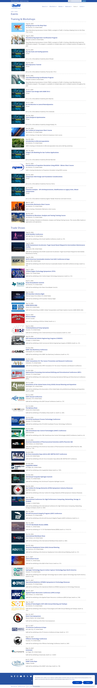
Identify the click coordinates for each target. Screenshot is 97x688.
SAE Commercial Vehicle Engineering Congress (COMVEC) (44, 338)
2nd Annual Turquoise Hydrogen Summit (39, 477)
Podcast (24, 676)
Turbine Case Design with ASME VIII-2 (38, 91)
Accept (77, 682)
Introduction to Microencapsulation (37, 141)
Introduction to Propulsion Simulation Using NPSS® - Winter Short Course (50, 165)
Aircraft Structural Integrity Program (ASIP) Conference (44, 513)
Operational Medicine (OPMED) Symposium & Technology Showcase (48, 582)
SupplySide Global (31, 465)
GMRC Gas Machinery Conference (36, 350)
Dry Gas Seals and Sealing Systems (37, 52)
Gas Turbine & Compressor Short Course (39, 130)
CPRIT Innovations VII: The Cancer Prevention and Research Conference (49, 361)
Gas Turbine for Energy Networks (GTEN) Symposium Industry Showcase (49, 488)
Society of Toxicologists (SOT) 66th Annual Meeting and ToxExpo (46, 604)
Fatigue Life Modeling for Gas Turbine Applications (42, 152)
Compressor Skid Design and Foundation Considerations (44, 176)
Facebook (14, 676)
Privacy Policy (71, 679)
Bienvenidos (36, 686)
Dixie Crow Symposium (33, 616)
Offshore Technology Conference (36, 639)
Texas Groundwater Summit (35, 283)
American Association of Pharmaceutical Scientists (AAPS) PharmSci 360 (49, 442)
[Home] (16, 6)
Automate (29, 650)
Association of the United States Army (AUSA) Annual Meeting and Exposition (51, 384)
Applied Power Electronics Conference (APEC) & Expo (43, 593)
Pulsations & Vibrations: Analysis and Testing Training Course (46, 215)
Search (84, 1)
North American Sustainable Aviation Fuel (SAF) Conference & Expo (48, 259)
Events (75, 6)
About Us (44, 6)
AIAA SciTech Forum (32, 559)
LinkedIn (11, 676)
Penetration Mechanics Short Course (38, 204)
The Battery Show (31, 408)
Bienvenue (14, 686)
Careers (81, 6)
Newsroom (68, 6)
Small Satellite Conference (34, 234)
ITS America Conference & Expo (36, 627)
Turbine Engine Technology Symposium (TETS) (40, 271)
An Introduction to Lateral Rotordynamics (39, 104)
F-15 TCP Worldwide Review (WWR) (37, 525)
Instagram (17, 676)
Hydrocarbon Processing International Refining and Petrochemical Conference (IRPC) (53, 372)
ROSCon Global (30, 316)
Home (12, 11)
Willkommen (22, 686)
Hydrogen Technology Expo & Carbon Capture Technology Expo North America (51, 570)
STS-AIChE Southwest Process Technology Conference (43, 419)
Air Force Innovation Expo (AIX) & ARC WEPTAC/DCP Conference (46, 454)
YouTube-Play (21, 676)
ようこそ (29, 686)
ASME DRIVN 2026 (31, 305)
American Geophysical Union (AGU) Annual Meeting (42, 547)
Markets (60, 6)
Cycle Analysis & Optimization (35, 117)
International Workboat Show (35, 536)
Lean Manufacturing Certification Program (40, 77)
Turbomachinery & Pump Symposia (37, 328)
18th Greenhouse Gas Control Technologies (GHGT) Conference (46, 431)
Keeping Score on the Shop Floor (36, 25)
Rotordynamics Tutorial (33, 64)
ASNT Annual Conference (34, 397)
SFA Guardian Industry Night (35, 294)
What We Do (52, 6)
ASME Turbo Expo (31, 661)
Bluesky (31, 676)
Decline (88, 682)
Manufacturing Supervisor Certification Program (41, 38)
